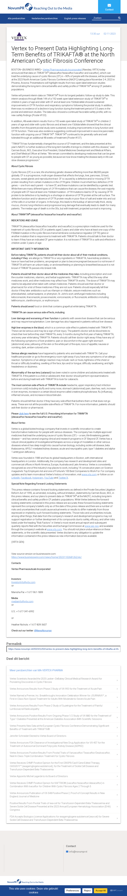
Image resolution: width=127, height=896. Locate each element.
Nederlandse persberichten (45, 18)
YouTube (49, 477)
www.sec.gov (92, 526)
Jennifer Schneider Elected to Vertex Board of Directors (38, 736)
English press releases (75, 18)
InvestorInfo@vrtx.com (23, 582)
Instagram (37, 477)
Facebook (26, 477)
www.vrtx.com (89, 474)
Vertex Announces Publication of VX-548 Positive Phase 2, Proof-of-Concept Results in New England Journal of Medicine (57, 795)
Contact (109, 9)
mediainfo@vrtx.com (22, 601)
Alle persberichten (16, 18)
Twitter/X (63, 477)
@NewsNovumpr (43, 630)
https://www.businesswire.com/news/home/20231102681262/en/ (46, 557)
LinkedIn (15, 477)
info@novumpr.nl (78, 851)
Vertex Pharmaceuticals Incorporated (62, 69)
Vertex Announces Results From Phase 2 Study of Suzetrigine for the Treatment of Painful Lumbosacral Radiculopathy (56, 707)
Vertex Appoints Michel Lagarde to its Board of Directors (39, 776)
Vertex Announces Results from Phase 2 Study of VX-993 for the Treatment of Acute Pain (56, 688)
